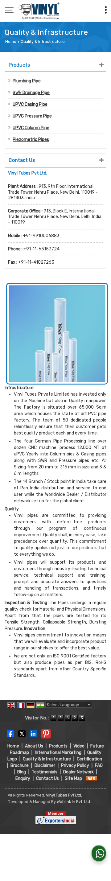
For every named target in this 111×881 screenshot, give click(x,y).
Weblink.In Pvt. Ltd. (74, 801)
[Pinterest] (46, 733)
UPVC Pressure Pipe (32, 116)
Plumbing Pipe (27, 81)
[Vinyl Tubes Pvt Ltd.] (39, 11)
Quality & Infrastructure (47, 759)
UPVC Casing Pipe (30, 104)
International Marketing (58, 752)
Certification (89, 759)
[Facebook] (10, 733)
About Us (34, 746)
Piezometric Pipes (31, 139)
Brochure (19, 765)
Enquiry (22, 778)
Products (19, 65)
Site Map (73, 778)
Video (78, 746)
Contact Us (47, 778)
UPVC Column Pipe (31, 127)
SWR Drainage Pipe (31, 92)
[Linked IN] (33, 733)
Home (10, 41)
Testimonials (44, 772)
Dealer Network (78, 772)
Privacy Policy (75, 765)
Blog (21, 772)
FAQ (99, 765)
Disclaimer (45, 765)
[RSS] (91, 778)
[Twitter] (22, 733)
